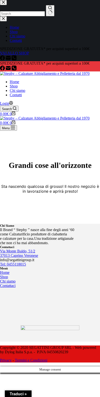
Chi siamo (17, 90)
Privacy (6, 360)
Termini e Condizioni (31, 360)
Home (14, 82)
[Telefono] (14, 69)
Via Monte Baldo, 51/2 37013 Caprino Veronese (19, 253)
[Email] (9, 69)
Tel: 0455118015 (13, 264)
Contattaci (8, 286)
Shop (14, 86)
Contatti (16, 95)
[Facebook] (3, 69)
